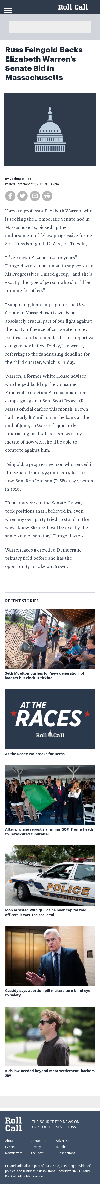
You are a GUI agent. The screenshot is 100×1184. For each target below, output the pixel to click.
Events (10, 1147)
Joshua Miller (20, 178)
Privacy (36, 1147)
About (9, 1140)
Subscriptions (65, 1153)
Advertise (62, 1140)
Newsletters (13, 1153)
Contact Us (38, 1140)
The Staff (37, 1153)
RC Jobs (61, 1147)
